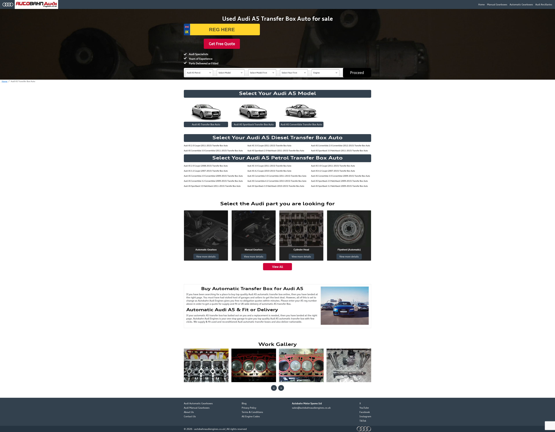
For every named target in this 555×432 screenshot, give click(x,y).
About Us (189, 412)
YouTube (364, 407)
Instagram (365, 416)
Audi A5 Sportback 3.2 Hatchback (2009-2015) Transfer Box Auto (339, 186)
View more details (206, 256)
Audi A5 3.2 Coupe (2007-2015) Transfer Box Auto (206, 171)
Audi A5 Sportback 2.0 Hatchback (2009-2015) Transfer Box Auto (339, 181)
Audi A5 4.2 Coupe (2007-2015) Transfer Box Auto (333, 171)
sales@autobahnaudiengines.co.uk (311, 407)
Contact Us (190, 416)
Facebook (364, 412)
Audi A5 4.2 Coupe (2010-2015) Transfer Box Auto (269, 171)
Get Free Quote (222, 43)
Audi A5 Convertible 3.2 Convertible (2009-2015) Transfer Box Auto (213, 181)
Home (481, 4)
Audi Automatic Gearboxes (198, 403)
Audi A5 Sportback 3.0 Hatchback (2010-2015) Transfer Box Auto (275, 186)
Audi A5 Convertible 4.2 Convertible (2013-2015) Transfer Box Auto (276, 181)
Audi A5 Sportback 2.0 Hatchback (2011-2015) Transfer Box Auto (275, 150)
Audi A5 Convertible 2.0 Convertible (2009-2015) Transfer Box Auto (213, 176)
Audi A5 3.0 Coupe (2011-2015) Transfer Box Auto (269, 145)
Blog (244, 403)
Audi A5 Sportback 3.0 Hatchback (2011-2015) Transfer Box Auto (339, 150)
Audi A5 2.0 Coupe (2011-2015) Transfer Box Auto (206, 145)
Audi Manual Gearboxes (197, 407)
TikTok (362, 420)
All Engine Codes (251, 416)
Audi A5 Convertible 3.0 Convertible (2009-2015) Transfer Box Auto (340, 176)
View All (277, 267)
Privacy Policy (249, 407)
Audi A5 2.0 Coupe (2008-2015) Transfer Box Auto (206, 166)
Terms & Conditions (252, 412)
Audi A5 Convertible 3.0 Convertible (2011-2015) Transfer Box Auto (213, 150)
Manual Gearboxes (497, 4)
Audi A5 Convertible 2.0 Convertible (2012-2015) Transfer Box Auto (340, 145)
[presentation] (274, 388)
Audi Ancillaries (543, 4)
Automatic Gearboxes (521, 4)
